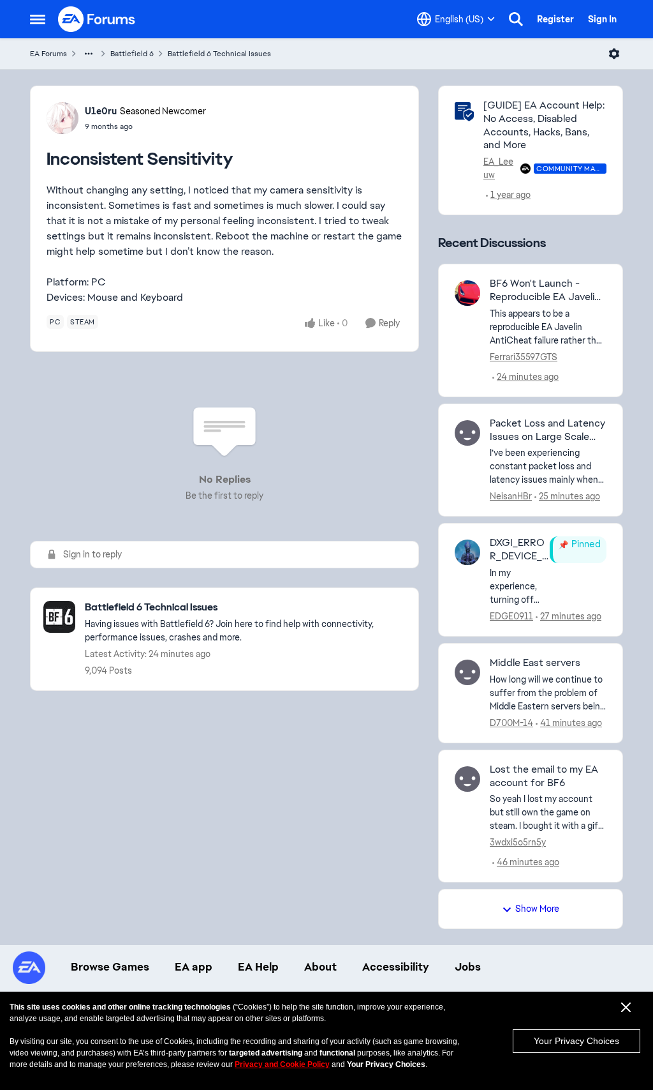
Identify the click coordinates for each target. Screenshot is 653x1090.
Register (555, 19)
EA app (193, 967)
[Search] (516, 19)
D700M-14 (511, 723)
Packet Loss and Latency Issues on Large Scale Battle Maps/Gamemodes (547, 430)
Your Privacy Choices (576, 1041)
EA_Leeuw (498, 168)
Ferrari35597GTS (523, 357)
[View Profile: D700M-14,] (467, 672)
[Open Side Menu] (38, 19)
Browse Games (110, 967)
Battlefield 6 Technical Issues (219, 54)
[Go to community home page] (97, 19)
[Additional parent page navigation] (88, 54)
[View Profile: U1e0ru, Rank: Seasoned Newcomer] (62, 118)
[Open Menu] (614, 54)
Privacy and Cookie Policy (282, 1064)
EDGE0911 (511, 616)
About (320, 967)
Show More (537, 908)
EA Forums (48, 54)
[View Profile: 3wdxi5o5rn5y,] (467, 779)
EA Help (258, 967)
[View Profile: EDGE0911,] (467, 552)
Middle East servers (535, 662)
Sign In (602, 19)
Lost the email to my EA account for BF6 (544, 776)
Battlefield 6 (132, 54)
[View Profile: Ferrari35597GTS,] (467, 293)
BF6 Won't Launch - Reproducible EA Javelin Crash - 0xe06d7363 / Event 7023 (545, 290)
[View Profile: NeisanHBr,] (467, 433)
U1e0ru (101, 111)
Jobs (468, 967)
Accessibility (395, 967)
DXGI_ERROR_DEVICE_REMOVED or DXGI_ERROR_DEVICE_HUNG (519, 549)
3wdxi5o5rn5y (518, 842)
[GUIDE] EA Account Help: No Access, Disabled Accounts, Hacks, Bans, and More (544, 124)
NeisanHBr (511, 496)
